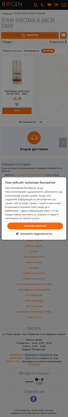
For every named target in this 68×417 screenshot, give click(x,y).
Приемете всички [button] (35, 225)
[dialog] (34, 208)
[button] (34, 234)
